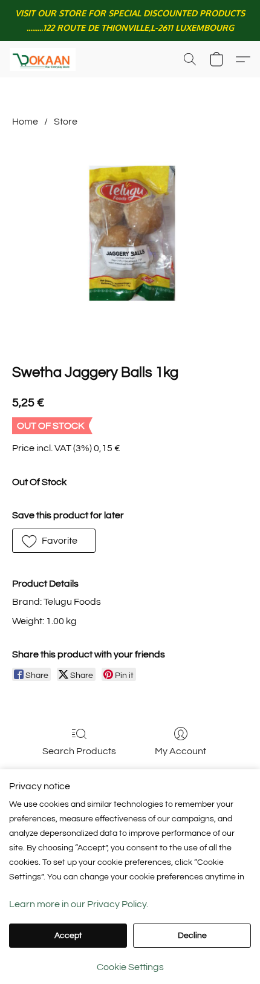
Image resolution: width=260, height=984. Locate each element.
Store (65, 121)
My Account (180, 751)
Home (25, 121)
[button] (44, 59)
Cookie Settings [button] (130, 967)
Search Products (79, 751)
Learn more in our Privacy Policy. (78, 904)
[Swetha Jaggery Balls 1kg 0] (130, 243)
